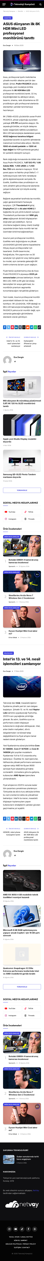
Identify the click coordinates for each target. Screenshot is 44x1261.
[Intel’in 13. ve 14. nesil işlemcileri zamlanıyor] (22, 686)
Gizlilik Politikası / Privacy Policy (21, 1244)
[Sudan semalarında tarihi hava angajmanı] (8, 1159)
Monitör (20, 11)
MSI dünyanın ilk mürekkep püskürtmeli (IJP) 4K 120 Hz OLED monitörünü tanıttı (22, 403)
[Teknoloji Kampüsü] (23, 4)
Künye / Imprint (21, 1240)
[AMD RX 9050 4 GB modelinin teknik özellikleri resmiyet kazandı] (22, 880)
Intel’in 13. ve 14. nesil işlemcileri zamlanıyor (13, 343)
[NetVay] (22, 1204)
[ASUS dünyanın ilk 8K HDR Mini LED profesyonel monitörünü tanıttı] (22, 60)
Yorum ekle (22, 490)
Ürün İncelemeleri (11, 537)
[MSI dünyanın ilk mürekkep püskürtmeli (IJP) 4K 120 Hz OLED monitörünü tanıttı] (22, 386)
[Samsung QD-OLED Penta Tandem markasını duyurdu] (22, 460)
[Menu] (4, 4)
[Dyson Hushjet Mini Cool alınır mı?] (22, 617)
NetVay (36, 1190)
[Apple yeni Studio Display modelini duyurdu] (22, 425)
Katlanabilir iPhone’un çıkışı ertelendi (30, 343)
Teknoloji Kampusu (9, 11)
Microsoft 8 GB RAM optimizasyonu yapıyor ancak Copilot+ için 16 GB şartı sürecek (21, 933)
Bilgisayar (8, 653)
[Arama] (40, 4)
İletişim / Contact (22, 1247)
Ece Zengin (7, 45)
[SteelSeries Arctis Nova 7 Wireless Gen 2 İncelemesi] (22, 581)
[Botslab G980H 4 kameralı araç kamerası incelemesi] (22, 545)
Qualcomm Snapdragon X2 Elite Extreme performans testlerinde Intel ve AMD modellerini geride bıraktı (21, 971)
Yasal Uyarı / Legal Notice (21, 1237)
